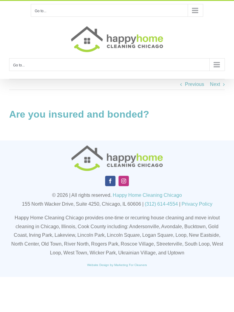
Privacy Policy (197, 204)
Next (215, 84)
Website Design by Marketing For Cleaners (117, 265)
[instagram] (124, 181)
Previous (194, 84)
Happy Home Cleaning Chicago (147, 195)
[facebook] (110, 181)
